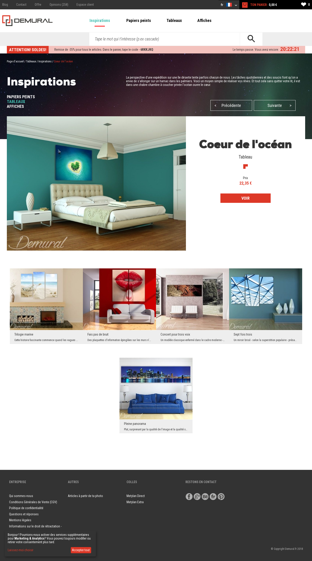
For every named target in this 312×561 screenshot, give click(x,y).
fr (222, 5)
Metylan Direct (136, 496)
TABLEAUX (16, 101)
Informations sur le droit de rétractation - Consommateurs (35, 529)
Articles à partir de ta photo (85, 496)
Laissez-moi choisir (20, 550)
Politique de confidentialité (26, 508)
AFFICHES (15, 106)
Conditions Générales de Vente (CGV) (33, 502)
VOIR (245, 198)
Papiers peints (138, 20)
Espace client (85, 4)
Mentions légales (20, 520)
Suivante (279, 105)
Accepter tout (81, 550)
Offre (38, 4)
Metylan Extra (135, 502)
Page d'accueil (15, 61)
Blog (5, 4)
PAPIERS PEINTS (21, 96)
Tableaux (174, 20)
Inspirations (100, 20)
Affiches (204, 20)
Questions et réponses (24, 514)
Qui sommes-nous (21, 496)
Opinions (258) (59, 4)
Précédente (227, 105)
